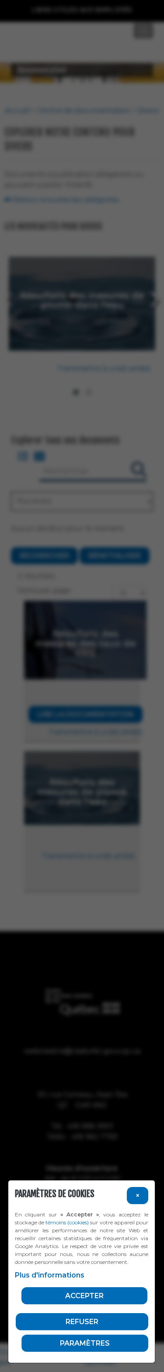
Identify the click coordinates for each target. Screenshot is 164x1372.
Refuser (82, 1322)
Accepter (84, 1296)
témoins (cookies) (67, 1222)
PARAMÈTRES (85, 1343)
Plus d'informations (49, 1275)
